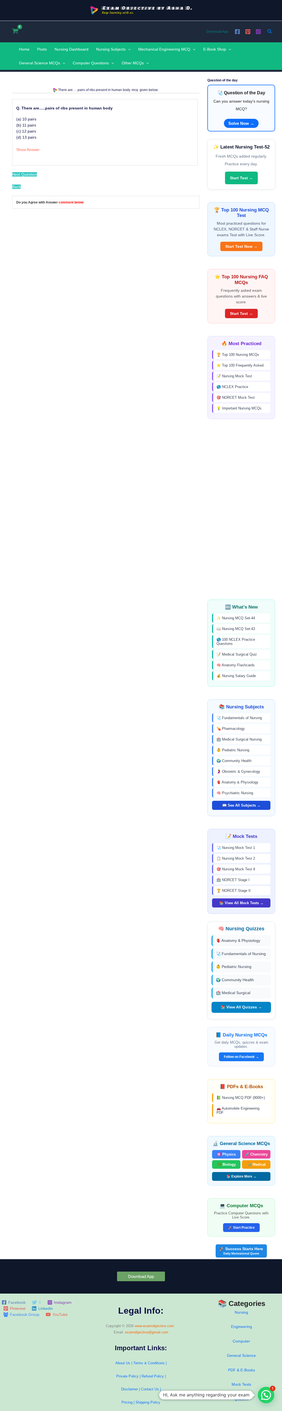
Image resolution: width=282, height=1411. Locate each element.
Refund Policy (153, 1376)
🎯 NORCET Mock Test (235, 397)
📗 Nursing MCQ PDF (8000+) (240, 1098)
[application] (128, 49)
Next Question (24, 174)
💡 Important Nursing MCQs (239, 408)
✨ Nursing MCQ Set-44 (235, 618)
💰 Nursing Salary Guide (236, 676)
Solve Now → (241, 123)
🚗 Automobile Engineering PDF (237, 1110)
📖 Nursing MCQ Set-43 (235, 629)
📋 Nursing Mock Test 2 (235, 858)
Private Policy (127, 1376)
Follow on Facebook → (241, 1057)
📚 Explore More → (241, 1176)
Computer (241, 1341)
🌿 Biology (226, 1164)
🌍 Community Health (233, 761)
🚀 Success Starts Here (241, 1251)
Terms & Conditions (149, 1363)
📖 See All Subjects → (241, 805)
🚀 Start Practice (241, 1228)
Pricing (126, 1402)
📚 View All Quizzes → (241, 1007)
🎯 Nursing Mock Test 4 (235, 869)
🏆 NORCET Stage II (233, 891)
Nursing (241, 1312)
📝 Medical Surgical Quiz (236, 654)
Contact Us (150, 1389)
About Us (122, 1363)
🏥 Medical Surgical (233, 993)
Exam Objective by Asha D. (147, 7)
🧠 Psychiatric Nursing (234, 793)
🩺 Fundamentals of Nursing (239, 718)
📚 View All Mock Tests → (241, 903)
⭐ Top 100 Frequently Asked (240, 365)
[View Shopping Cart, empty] (15, 31)
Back (16, 187)
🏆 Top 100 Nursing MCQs (237, 355)
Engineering (241, 1326)
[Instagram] (258, 31)
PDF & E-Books (241, 1370)
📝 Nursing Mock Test (234, 376)
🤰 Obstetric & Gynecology (238, 771)
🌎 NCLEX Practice (232, 387)
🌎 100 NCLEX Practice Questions (235, 641)
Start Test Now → (241, 246)
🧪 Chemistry (256, 1154)
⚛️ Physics (226, 1154)
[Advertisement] (241, 509)
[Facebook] (237, 31)
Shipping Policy (147, 1402)
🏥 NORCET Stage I (233, 880)
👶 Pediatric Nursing (232, 750)
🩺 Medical (256, 1164)
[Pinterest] (247, 31)
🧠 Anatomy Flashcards (235, 665)
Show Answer (28, 149)
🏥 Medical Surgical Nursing (239, 739)
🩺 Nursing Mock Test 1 (235, 848)
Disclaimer (129, 1389)
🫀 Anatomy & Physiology (237, 782)
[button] (269, 31)
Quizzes (241, 1399)
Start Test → (241, 178)
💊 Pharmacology (230, 729)
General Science (241, 1355)
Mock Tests (241, 1384)
